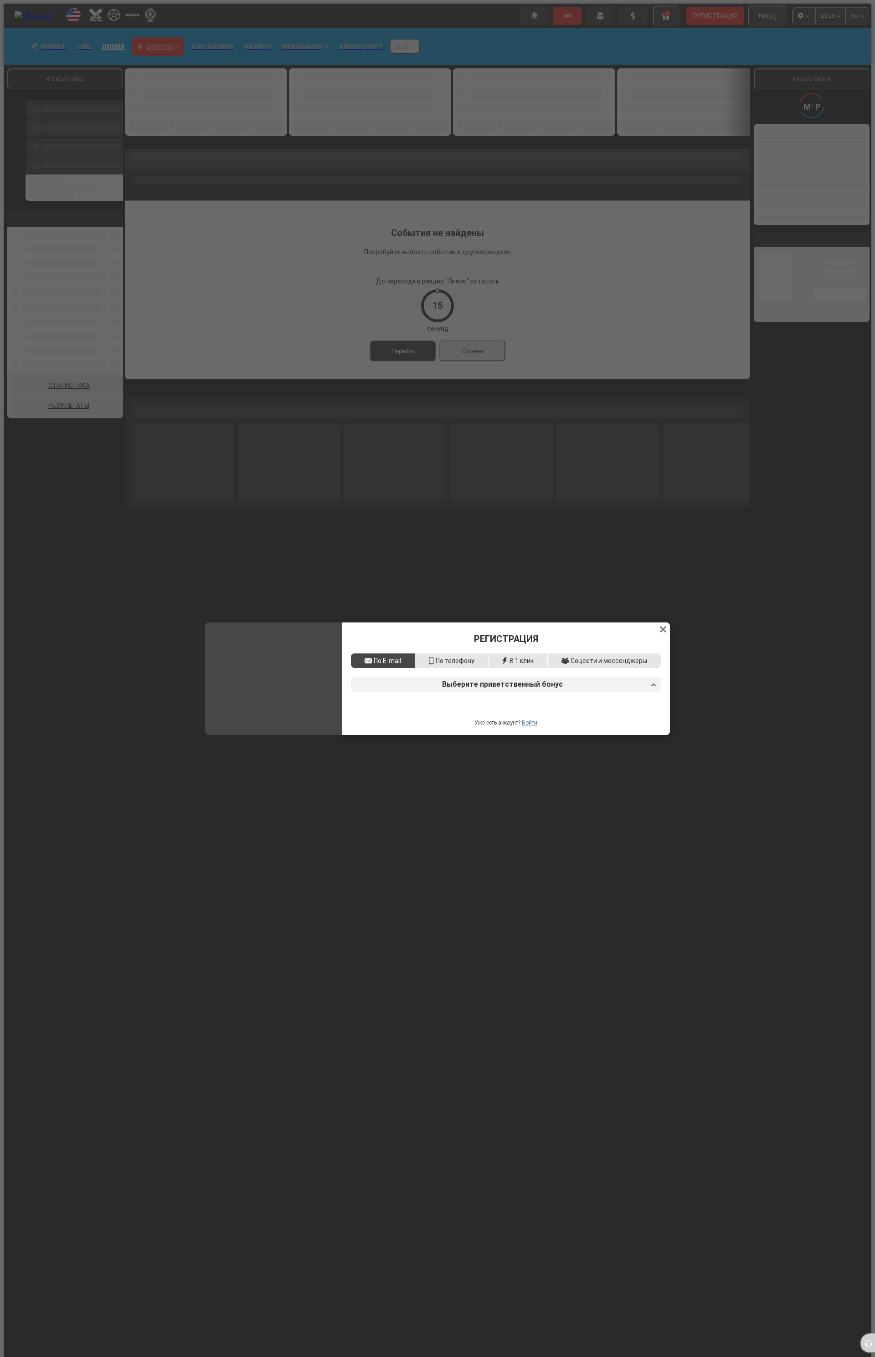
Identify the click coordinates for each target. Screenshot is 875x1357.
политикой (619, 749)
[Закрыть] (663, 566)
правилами (584, 749)
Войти (529, 785)
